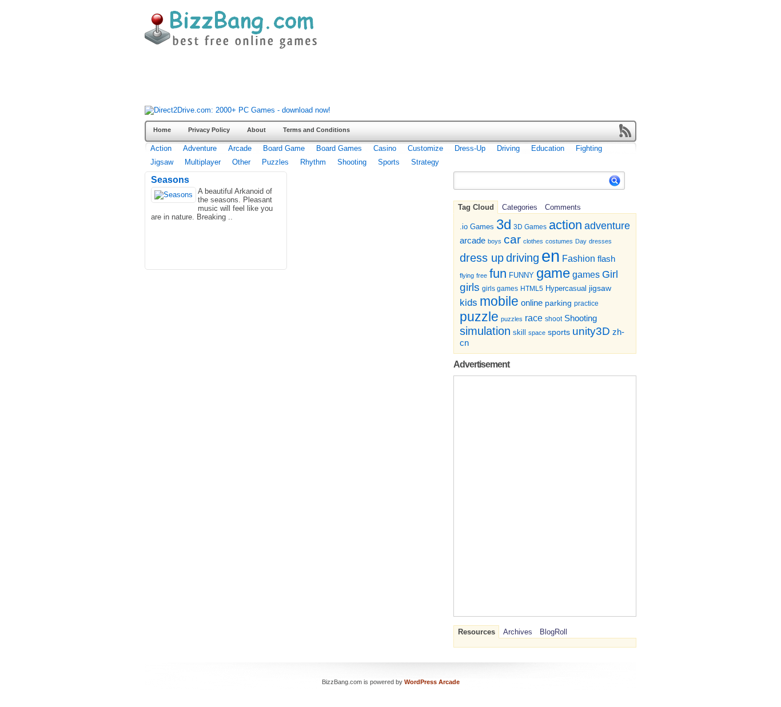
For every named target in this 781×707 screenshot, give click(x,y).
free (481, 275)
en (550, 255)
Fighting (589, 148)
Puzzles (275, 162)
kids (468, 302)
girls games (500, 288)
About (256, 129)
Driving (508, 148)
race (534, 318)
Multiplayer (203, 162)
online (532, 302)
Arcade (240, 148)
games (586, 274)
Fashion (578, 258)
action (565, 225)
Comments (563, 207)
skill (519, 333)
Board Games (339, 148)
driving (522, 257)
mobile (499, 301)
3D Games (530, 226)
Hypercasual (566, 289)
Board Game (284, 148)
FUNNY (521, 275)
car (512, 239)
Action (161, 148)
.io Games (477, 227)
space (536, 332)
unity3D (591, 331)
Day (581, 241)
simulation (485, 331)
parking (558, 302)
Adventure (200, 148)
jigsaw (600, 288)
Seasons (170, 180)
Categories (519, 207)
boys (494, 241)
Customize (425, 148)
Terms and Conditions (316, 129)
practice (586, 303)
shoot (553, 319)
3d (503, 224)
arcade (472, 240)
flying (467, 275)
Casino (384, 148)
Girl (610, 274)
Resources (476, 632)
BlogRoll (553, 632)
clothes (533, 241)
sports (559, 332)
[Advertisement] (353, 80)
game (553, 273)
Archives (517, 632)
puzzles (512, 318)
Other (241, 162)
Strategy (425, 162)
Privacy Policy (209, 129)
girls (470, 287)
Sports (389, 162)
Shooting (351, 162)
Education (547, 148)
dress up (482, 257)
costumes (559, 241)
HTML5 (531, 289)
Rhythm (313, 162)
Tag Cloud (476, 207)
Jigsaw (161, 162)
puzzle (479, 316)
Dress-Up (470, 148)
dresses (600, 241)
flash (606, 258)
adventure (607, 225)
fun (498, 273)
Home (162, 129)
